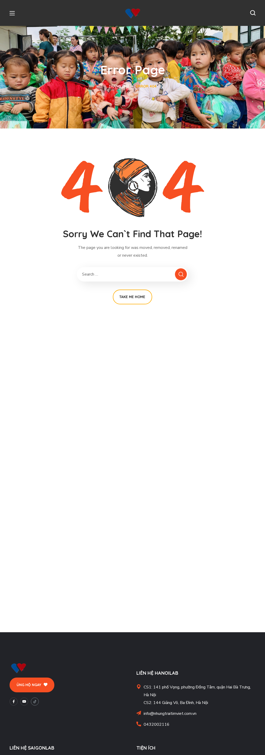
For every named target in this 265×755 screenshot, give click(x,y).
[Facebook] (14, 702)
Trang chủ (119, 86)
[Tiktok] (35, 702)
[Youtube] (24, 702)
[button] (252, 13)
